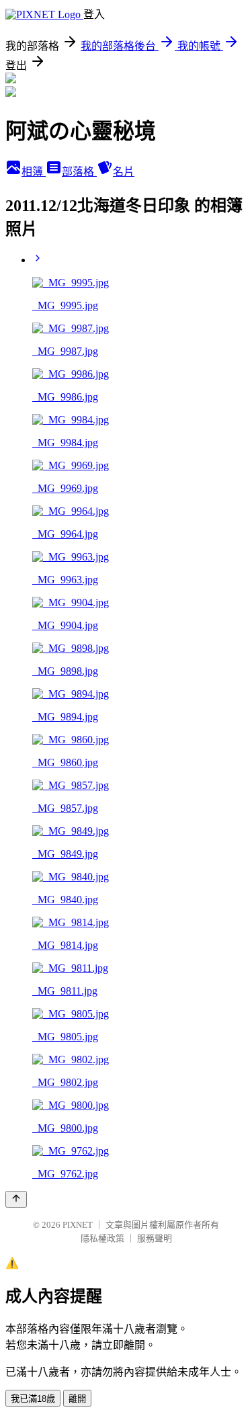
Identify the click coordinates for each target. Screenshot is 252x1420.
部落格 (79, 171)
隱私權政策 (102, 1238)
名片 (123, 171)
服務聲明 (154, 1238)
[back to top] (16, 1199)
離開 (77, 1399)
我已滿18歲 (33, 1399)
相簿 (34, 171)
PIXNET (77, 1225)
